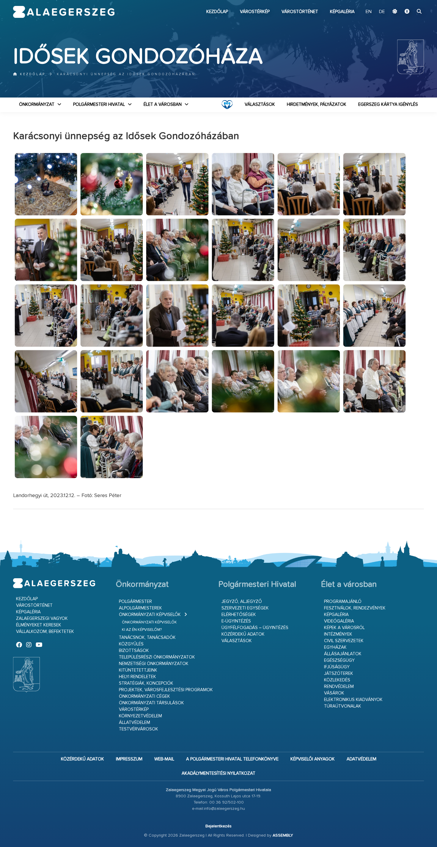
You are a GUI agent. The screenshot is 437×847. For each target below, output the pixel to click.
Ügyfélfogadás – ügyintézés (254, 628)
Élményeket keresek (38, 625)
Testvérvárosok (138, 729)
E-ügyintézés (236, 621)
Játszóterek (338, 673)
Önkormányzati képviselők (150, 614)
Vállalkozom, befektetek (45, 631)
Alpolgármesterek (140, 608)
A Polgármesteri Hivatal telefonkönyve (232, 759)
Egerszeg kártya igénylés (388, 104)
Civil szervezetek (344, 641)
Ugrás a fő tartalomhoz (409, 2)
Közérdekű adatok (243, 634)
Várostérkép (255, 12)
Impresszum (129, 759)
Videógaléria (339, 621)
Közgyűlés (131, 644)
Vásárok (334, 693)
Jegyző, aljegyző (241, 601)
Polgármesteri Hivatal (99, 104)
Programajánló (342, 601)
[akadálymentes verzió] (407, 12)
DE (382, 12)
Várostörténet (300, 12)
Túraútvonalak (342, 706)
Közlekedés (337, 680)
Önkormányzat (36, 104)
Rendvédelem (339, 686)
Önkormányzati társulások (151, 703)
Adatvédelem (361, 759)
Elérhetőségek (238, 614)
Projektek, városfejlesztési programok (166, 690)
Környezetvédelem (140, 716)
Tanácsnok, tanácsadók (147, 637)
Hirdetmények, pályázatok (316, 104)
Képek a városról (344, 628)
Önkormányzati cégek (144, 696)
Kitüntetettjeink (138, 670)
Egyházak (335, 647)
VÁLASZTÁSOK (260, 104)
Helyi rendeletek (137, 677)
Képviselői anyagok (312, 759)
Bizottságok (134, 650)
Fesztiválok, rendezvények (355, 608)
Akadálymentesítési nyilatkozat (218, 773)
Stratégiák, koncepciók (146, 683)
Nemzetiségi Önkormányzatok (153, 663)
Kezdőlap (217, 12)
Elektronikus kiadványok (353, 699)
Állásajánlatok (342, 654)
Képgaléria (342, 12)
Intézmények (338, 634)
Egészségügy (339, 660)
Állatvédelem (134, 722)
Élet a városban (163, 104)
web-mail (164, 759)
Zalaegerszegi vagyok (42, 618)
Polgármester (135, 601)
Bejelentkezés (218, 826)
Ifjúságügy (337, 667)
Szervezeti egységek (245, 608)
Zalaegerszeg (63, 12)
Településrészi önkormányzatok (157, 657)
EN (369, 12)
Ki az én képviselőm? (142, 630)
